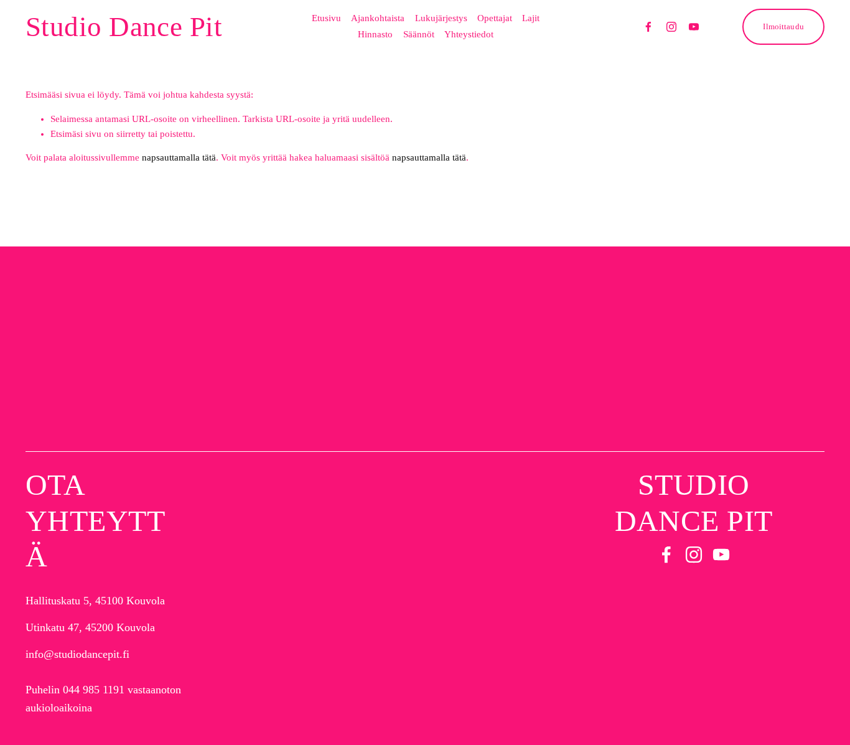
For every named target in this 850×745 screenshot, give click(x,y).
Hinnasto (375, 34)
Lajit (530, 18)
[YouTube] (694, 27)
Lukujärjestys (441, 18)
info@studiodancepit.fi (77, 654)
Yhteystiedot (468, 34)
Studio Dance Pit (124, 26)
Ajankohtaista (377, 18)
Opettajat (494, 18)
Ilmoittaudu (783, 26)
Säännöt (418, 34)
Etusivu (326, 18)
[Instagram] (671, 27)
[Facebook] (648, 27)
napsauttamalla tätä (179, 157)
